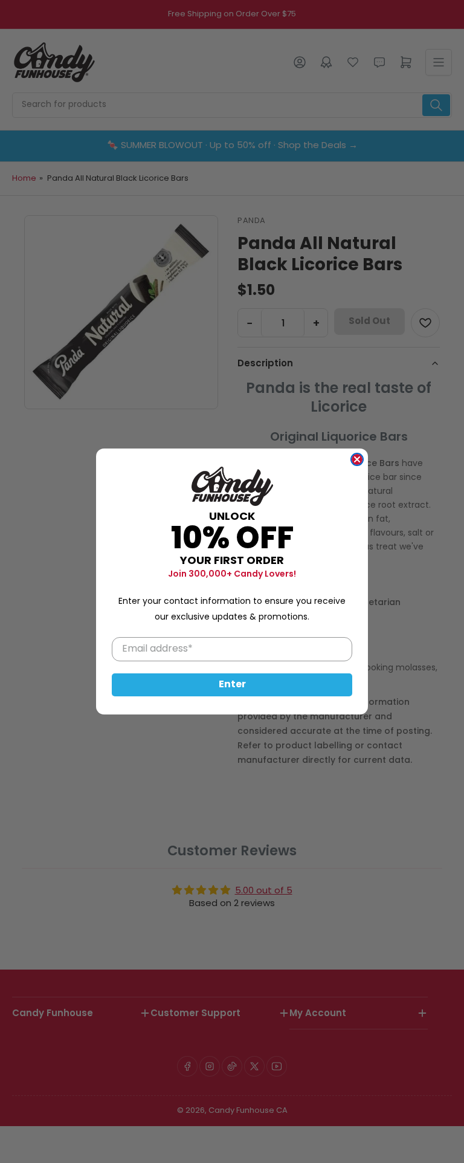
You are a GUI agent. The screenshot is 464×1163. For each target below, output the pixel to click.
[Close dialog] (357, 459)
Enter (232, 684)
